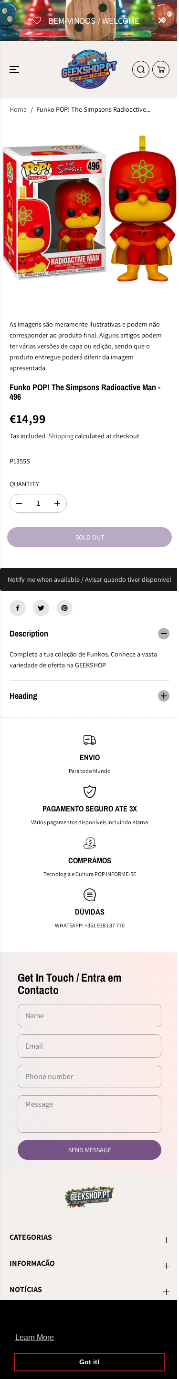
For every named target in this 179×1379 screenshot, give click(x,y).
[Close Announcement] (161, 20)
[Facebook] (18, 608)
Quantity (24, 483)
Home (18, 109)
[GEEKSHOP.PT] (89, 69)
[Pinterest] (64, 608)
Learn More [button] (34, 1337)
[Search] (140, 69)
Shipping (61, 435)
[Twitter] (41, 608)
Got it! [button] (89, 1362)
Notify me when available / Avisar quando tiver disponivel (89, 579)
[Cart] (160, 69)
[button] (15, 69)
